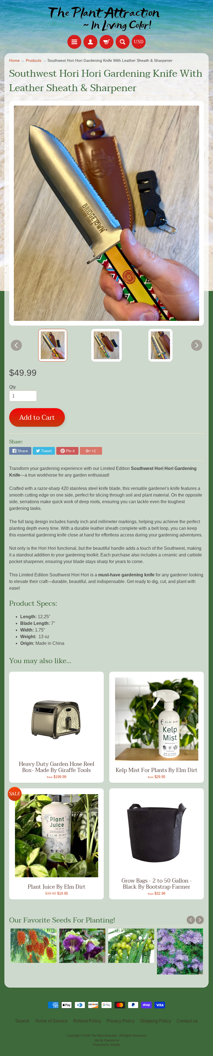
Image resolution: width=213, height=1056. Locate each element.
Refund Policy (87, 1021)
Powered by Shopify (106, 1044)
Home (14, 60)
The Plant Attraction (104, 1035)
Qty (12, 387)
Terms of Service (51, 1021)
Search (22, 1021)
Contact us (187, 1021)
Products (33, 60)
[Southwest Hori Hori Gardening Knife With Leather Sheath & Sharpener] (52, 345)
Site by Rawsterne (106, 1040)
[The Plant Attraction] (107, 18)
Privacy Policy (120, 1021)
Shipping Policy (155, 1021)
